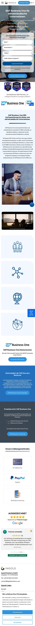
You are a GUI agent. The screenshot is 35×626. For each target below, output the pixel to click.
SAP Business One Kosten (17, 434)
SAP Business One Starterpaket (17, 393)
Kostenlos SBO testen (17, 359)
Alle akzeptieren (17, 612)
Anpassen (17, 617)
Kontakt (3, 589)
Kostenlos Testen (24, 2)
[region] (17, 608)
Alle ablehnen (18, 622)
